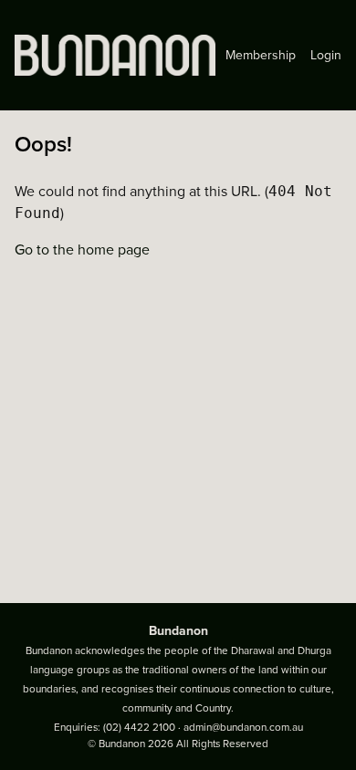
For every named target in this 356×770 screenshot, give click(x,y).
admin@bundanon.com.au (243, 727)
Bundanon (178, 631)
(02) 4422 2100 (139, 727)
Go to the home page (82, 250)
